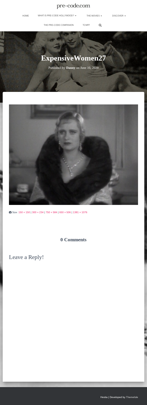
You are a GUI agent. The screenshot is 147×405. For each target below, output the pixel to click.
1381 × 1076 (80, 212)
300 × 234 (38, 212)
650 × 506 (65, 212)
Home (25, 16)
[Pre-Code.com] (73, 6)
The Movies (93, 16)
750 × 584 (51, 212)
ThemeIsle (132, 397)
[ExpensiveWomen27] (73, 154)
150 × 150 (24, 212)
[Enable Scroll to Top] (139, 397)
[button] (75, 15)
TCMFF (86, 25)
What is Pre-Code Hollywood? (56, 15)
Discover (118, 16)
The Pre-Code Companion (59, 25)
